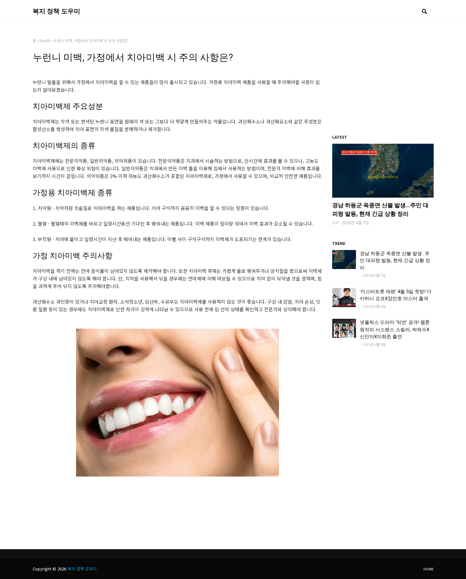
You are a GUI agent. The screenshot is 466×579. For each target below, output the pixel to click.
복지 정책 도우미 (56, 11)
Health (44, 40)
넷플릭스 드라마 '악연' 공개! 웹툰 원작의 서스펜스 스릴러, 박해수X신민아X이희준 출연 (395, 329)
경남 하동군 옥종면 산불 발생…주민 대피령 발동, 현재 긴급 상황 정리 (380, 209)
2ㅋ (336, 223)
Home (429, 568)
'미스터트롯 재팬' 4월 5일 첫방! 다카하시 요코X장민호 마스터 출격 (395, 295)
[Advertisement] (383, 77)
